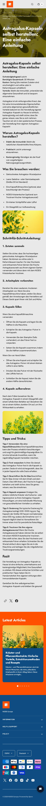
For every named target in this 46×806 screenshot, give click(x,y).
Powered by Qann (26, 797)
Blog (10, 12)
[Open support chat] (40, 789)
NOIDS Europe (13, 797)
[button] (4, 4)
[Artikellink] (23, 653)
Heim (5, 12)
